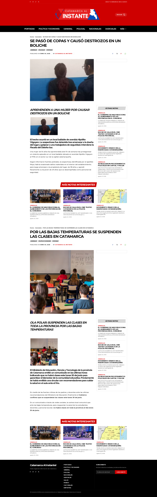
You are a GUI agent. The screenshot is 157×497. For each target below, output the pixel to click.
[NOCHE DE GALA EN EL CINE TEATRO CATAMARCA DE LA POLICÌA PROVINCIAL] (78, 196)
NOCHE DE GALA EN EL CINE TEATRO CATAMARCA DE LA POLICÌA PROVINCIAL (109, 134)
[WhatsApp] (125, 54)
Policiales (42, 50)
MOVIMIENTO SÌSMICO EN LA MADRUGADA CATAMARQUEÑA (110, 149)
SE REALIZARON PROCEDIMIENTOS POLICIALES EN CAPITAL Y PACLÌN (111, 164)
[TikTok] (36, 2)
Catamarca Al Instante (63, 53)
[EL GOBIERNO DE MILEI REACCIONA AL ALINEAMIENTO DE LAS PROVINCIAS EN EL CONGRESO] (45, 196)
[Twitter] (39, 2)
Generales (38, 37)
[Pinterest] (121, 54)
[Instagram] (33, 2)
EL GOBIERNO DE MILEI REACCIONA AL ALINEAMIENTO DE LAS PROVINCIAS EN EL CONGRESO (111, 116)
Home (32, 37)
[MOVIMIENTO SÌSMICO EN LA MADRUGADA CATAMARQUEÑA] (111, 196)
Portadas (49, 50)
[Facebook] (30, 2)
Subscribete (121, 472)
